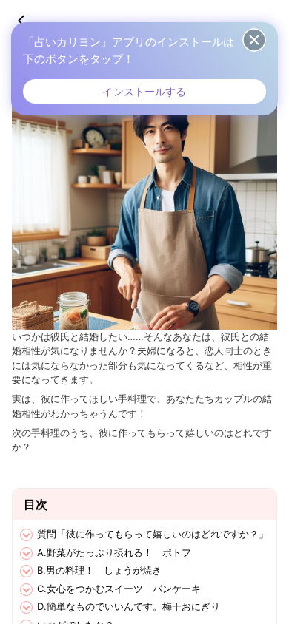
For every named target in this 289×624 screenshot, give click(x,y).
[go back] (28, 20)
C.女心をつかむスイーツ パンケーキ (119, 588)
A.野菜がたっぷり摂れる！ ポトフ (114, 552)
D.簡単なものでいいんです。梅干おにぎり (128, 606)
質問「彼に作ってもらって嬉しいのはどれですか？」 (152, 534)
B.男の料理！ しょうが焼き (99, 570)
